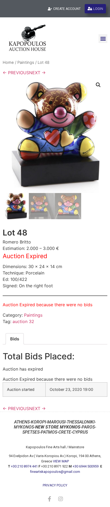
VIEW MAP (61, 461)
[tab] (15, 338)
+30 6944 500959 (86, 466)
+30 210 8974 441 (24, 466)
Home (8, 62)
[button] (103, 38)
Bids (14, 338)
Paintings (25, 62)
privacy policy (55, 485)
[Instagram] (60, 499)
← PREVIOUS (16, 72)
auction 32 (23, 321)
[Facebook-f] (49, 499)
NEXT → (37, 72)
